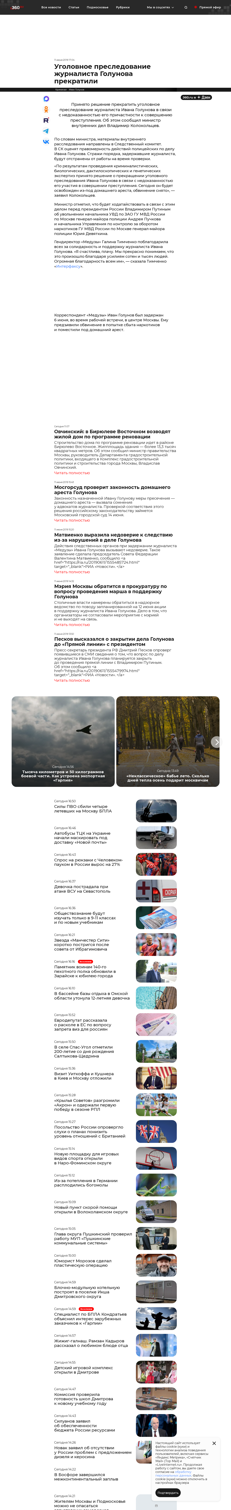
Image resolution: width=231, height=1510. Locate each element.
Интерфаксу (68, 266)
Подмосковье (97, 7)
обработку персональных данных (173, 1473)
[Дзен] (196, 97)
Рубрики (123, 7)
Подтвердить (168, 1493)
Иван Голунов (76, 89)
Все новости (51, 7)
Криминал (61, 89)
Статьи (74, 7)
